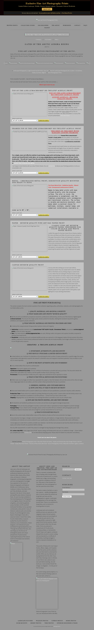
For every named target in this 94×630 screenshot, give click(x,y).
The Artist (56, 25)
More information (65, 115)
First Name (65, 492)
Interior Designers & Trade (67, 623)
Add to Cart (43, 120)
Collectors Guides (28, 25)
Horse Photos (71, 620)
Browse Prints (12, 25)
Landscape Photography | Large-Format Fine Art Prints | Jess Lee (30, 70)
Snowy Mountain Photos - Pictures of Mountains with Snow (31, 443)
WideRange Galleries (56, 626)
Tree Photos (49, 623)
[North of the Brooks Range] (27, 63)
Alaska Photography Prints (29, 441)
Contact (77, 25)
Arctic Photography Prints (55, 72)
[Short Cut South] (70, 63)
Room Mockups (21, 623)
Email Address (66, 487)
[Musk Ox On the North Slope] (44, 63)
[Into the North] (59, 63)
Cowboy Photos (57, 620)
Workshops (67, 25)
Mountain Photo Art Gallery (44, 441)
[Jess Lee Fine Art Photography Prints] (47, 20)
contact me (51, 166)
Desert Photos (35, 623)
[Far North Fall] (80, 63)
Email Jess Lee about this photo (47, 437)
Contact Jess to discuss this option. (24, 163)
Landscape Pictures (25, 620)
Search (47, 27)
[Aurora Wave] (13, 63)
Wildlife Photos (42, 620)
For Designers (43, 25)
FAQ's (85, 25)
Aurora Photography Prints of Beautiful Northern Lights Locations (66, 443)
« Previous (38, 39)
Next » (56, 39)
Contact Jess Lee (67, 478)
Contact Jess (28, 432)
